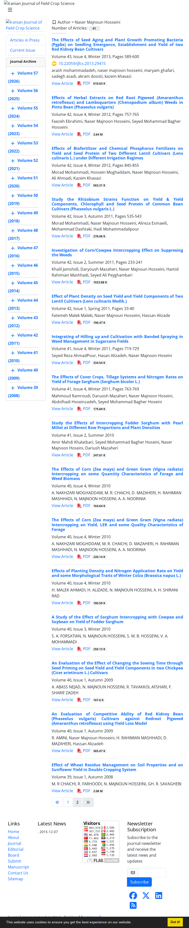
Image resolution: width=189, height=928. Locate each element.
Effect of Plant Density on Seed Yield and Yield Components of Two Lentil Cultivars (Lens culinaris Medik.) (117, 299)
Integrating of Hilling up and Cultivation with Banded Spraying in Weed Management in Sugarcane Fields (117, 339)
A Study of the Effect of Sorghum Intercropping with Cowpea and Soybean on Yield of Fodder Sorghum (117, 619)
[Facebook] (133, 897)
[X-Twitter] (146, 897)
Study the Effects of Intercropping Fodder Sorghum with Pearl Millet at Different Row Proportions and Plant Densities (117, 425)
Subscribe (139, 882)
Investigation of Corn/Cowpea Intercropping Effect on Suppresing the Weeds (117, 252)
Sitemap (15, 879)
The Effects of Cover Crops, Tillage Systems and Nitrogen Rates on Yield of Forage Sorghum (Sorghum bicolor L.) (117, 379)
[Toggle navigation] (93, 9)
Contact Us (18, 873)
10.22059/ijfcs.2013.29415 (82, 63)
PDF (93, 83)
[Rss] (133, 907)
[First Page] (57, 802)
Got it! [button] (175, 922)
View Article (62, 83)
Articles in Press (25, 40)
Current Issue (22, 50)
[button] (133, 923)
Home (13, 831)
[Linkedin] (159, 897)
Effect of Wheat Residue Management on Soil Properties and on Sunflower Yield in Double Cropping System (117, 767)
